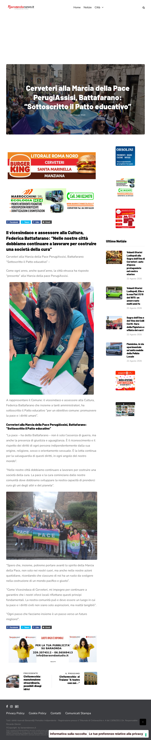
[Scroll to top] (143, 722)
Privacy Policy (15, 713)
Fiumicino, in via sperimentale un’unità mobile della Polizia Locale (135, 350)
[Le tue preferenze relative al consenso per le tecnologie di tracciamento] (146, 735)
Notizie (88, 7)
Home (77, 7)
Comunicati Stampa (78, 713)
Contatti (56, 713)
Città (97, 7)
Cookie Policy (37, 713)
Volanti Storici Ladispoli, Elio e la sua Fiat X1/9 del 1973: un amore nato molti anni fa (135, 296)
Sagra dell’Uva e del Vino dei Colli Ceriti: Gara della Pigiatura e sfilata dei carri (135, 324)
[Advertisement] (75, 37)
